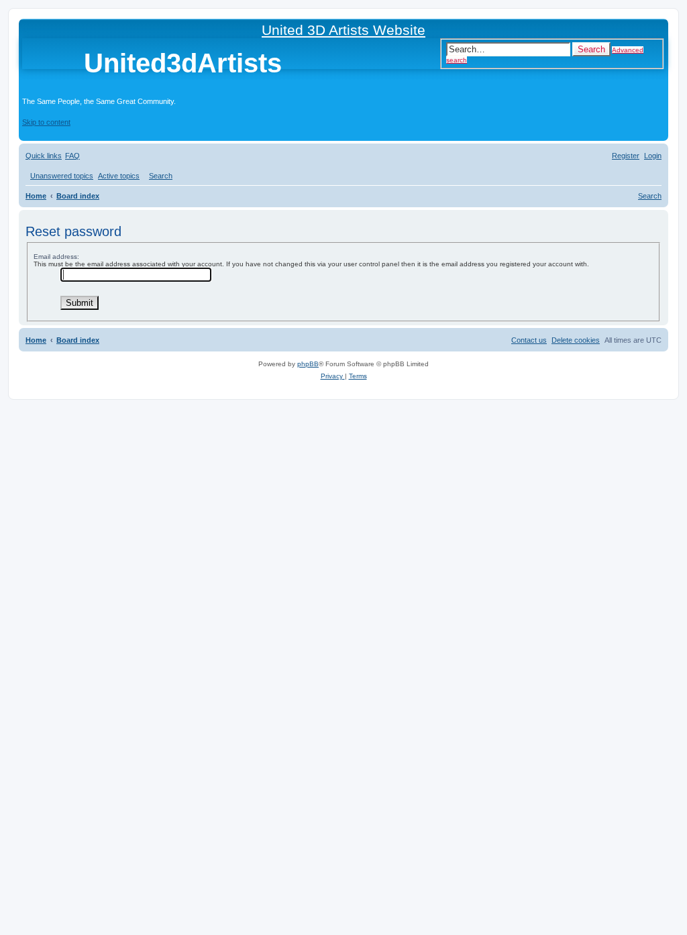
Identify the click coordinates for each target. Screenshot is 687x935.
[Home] (53, 65)
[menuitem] (72, 156)
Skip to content (46, 122)
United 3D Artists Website (343, 30)
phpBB (308, 364)
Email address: (56, 256)
